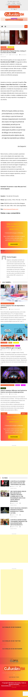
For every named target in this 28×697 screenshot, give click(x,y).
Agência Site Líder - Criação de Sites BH (19, 686)
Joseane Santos (13, 488)
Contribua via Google (14, 7)
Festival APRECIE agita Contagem (11, 348)
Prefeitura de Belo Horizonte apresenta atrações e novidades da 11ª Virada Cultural (18, 510)
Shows (17, 345)
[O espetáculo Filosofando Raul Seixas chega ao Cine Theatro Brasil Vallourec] (5, 483)
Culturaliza (4, 342)
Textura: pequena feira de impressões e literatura (13, 306)
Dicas (10, 342)
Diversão (16, 342)
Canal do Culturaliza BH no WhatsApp (14, 4)
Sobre (9, 3)
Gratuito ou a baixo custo (7, 49)
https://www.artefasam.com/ (10, 209)
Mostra (2, 252)
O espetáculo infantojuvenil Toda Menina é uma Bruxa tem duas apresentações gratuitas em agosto (18, 522)
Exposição (13, 250)
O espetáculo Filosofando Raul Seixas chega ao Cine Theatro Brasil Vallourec (17, 482)
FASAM (17, 250)
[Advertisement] (14, 460)
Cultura (9, 250)
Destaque (3, 47)
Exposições (10, 47)
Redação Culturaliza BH (15, 309)
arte (6, 250)
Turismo (3, 388)
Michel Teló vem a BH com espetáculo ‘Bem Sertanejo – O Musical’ (24, 413)
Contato (13, 3)
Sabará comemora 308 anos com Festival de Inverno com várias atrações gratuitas (14, 391)
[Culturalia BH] (14, 668)
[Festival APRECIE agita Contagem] (14, 332)
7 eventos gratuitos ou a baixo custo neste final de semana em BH (5, 413)
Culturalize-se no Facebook (11, 627)
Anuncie (18, 3)
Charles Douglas (14, 54)
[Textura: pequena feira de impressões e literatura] (14, 293)
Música (17, 385)
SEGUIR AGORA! (14, 244)
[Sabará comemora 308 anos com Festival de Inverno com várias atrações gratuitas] (14, 374)
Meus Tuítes (3, 644)
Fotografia (21, 250)
